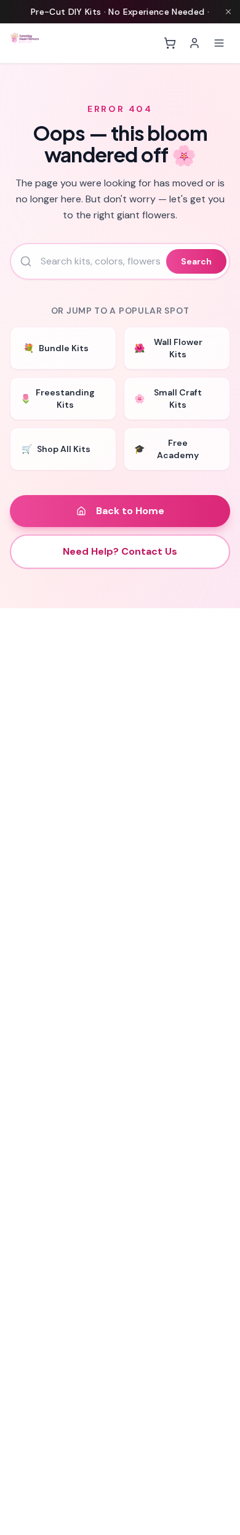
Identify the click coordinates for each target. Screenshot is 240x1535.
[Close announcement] (228, 11)
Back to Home (130, 510)
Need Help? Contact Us (120, 551)
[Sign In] (194, 43)
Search (196, 261)
